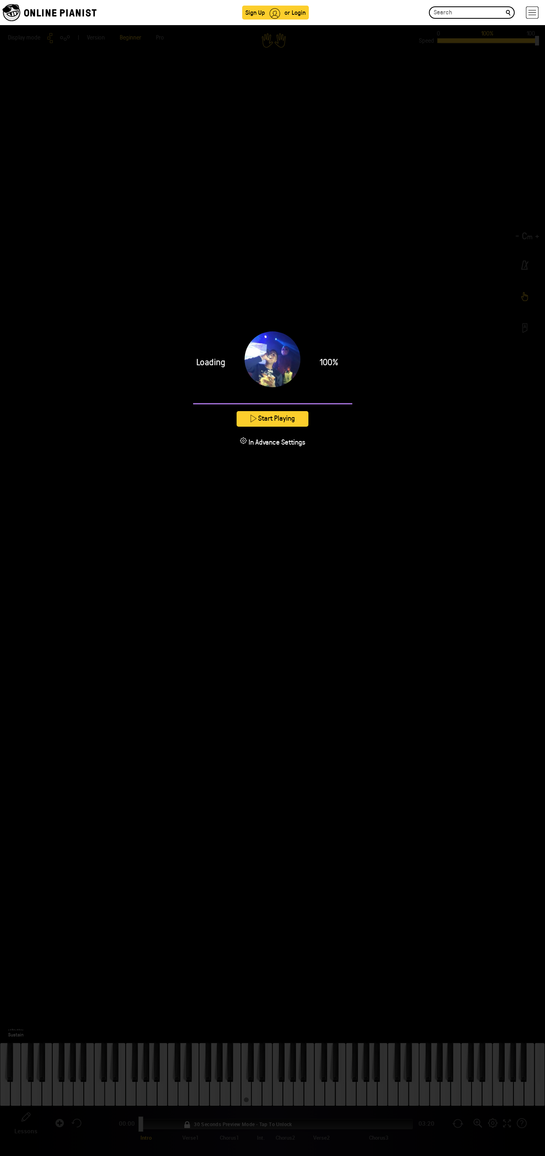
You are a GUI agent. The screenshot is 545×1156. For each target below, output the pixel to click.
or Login (295, 12)
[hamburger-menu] (532, 12)
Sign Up (255, 12)
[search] (508, 12)
